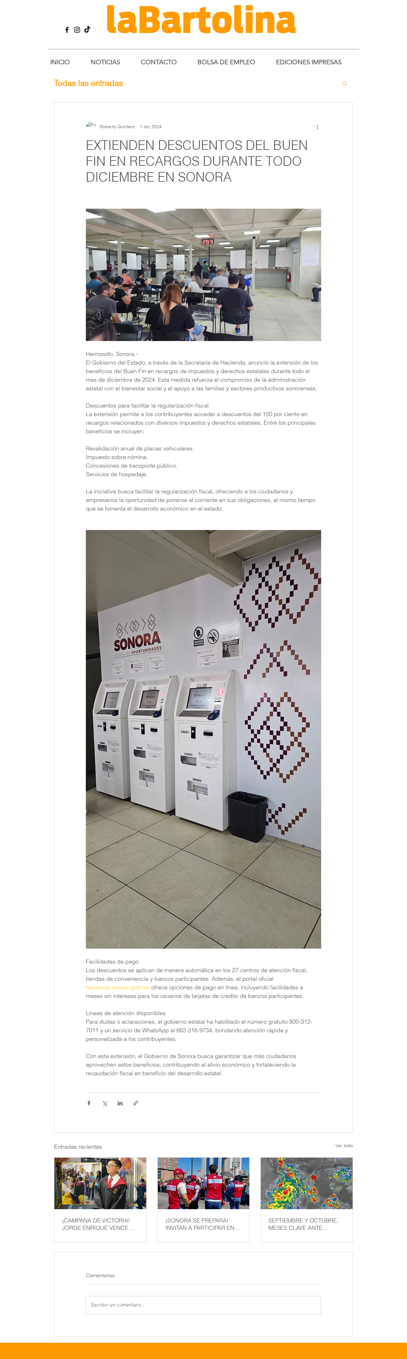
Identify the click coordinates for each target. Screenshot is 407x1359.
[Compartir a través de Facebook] (89, 1103)
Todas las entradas (88, 83)
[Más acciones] (317, 126)
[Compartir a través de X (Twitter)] (104, 1103)
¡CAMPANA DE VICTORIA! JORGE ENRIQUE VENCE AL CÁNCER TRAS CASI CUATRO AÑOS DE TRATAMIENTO (99, 1224)
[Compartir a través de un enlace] (136, 1103)
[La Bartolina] (67, 30)
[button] (345, 83)
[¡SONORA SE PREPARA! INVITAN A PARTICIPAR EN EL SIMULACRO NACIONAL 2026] (204, 1183)
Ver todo (344, 1145)
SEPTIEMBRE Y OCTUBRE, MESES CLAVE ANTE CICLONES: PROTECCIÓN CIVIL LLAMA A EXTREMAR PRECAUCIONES (304, 1224)
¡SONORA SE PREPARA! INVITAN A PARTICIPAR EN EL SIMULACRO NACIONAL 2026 (201, 1224)
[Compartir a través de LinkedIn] (120, 1103)
